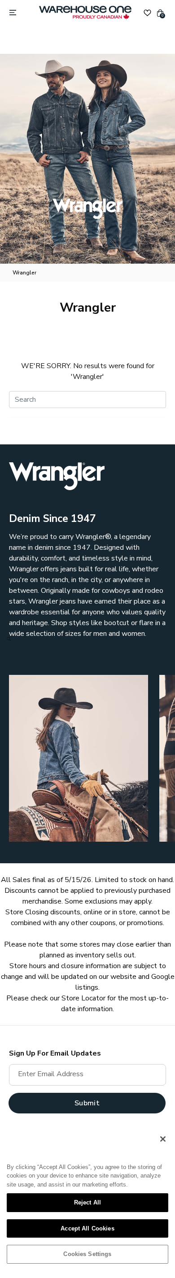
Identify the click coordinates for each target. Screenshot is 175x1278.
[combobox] (87, 399)
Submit (87, 1103)
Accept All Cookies (87, 1228)
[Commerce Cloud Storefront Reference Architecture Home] (85, 13)
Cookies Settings (87, 1254)
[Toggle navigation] (13, 13)
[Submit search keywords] (8, 639)
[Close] (163, 1139)
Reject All (87, 1202)
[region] (87, 1200)
